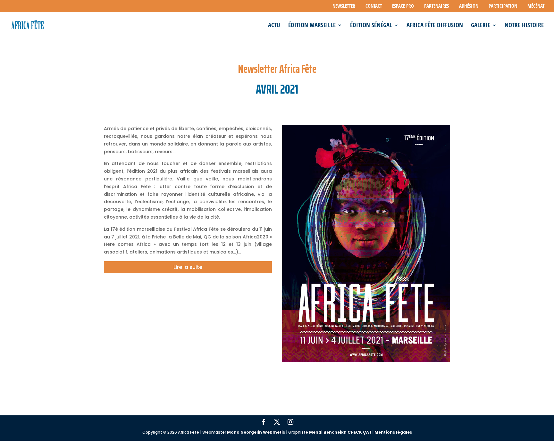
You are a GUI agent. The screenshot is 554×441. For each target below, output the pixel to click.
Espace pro (403, 6)
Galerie (480, 26)
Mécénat (535, 6)
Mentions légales (393, 432)
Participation (503, 6)
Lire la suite (187, 267)
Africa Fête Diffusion (435, 26)
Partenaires (436, 6)
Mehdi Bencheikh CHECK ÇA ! (340, 432)
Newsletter (343, 6)
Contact (373, 6)
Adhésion (468, 6)
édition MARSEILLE (312, 26)
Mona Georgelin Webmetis (256, 432)
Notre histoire (524, 26)
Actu (274, 26)
